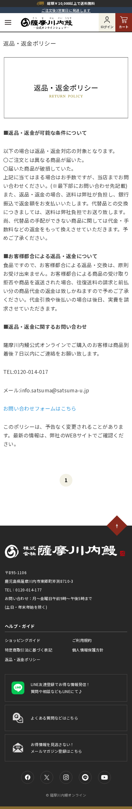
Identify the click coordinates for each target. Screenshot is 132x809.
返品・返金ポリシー (22, 659)
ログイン (107, 26)
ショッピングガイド (22, 640)
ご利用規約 (82, 640)
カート (123, 26)
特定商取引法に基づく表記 (28, 649)
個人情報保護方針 (88, 649)
